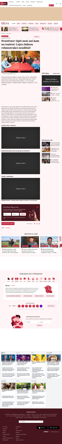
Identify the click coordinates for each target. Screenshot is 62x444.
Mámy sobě (29, 5)
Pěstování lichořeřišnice (51, 415)
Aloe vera (44, 415)
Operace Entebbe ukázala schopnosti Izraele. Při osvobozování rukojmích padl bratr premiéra (37, 369)
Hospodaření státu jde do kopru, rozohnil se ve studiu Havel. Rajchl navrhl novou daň (8, 363)
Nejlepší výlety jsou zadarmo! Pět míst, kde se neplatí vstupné (38, 403)
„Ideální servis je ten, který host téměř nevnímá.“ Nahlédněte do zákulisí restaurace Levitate (53, 369)
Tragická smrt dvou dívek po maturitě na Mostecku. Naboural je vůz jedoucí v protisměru (8, 369)
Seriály (27, 1)
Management (18, 426)
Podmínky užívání (6, 434)
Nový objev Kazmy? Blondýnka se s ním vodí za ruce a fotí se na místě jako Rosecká (23, 403)
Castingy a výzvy (19, 430)
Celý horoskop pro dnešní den (14, 296)
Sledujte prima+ (40, 1)
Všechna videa (56, 73)
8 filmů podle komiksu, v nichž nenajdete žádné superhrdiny (8, 397)
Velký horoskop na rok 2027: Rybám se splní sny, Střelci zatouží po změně (34, 29)
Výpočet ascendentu (19, 417)
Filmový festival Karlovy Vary (15, 5)
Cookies (4, 436)
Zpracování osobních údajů (21, 434)
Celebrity (18, 1)
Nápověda (18, 436)
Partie (37, 414)
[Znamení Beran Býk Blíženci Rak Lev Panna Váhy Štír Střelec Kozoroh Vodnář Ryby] (15, 214)
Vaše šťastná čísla (30, 303)
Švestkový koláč (43, 417)
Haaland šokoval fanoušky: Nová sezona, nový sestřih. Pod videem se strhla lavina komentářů (8, 375)
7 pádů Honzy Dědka (16, 415)
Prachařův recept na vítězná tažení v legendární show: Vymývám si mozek (22, 363)
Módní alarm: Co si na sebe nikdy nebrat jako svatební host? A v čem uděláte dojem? (54, 29)
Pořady (24, 5)
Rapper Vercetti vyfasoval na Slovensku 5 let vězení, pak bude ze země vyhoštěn (23, 397)
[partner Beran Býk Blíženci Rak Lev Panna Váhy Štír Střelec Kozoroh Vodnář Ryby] (45, 322)
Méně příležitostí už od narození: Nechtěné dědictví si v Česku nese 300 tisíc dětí (14, 29)
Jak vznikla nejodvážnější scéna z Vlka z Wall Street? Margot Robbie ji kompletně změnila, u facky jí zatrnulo (8, 404)
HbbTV (4, 432)
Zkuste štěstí (51, 306)
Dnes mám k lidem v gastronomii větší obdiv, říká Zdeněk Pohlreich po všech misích (23, 369)
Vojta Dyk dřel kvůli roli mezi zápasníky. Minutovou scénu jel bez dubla (55, 144)
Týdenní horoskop (28, 296)
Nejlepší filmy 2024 (14, 414)
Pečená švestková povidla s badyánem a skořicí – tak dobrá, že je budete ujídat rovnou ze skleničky (53, 375)
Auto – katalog (9, 415)
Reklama (4, 430)
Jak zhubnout (7, 414)
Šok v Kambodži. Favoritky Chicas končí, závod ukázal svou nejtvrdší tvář (55, 161)
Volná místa (5, 428)
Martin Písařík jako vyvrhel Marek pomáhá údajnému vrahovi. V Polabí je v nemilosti (48, 252)
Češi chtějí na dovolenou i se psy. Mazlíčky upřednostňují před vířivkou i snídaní (38, 397)
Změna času (33, 414)
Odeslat (23, 214)
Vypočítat (39, 325)
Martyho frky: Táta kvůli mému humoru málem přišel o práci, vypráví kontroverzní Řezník (23, 391)
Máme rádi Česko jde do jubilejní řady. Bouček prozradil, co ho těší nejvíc (23, 375)
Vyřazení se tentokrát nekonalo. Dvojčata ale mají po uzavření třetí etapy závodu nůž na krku (55, 155)
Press (17, 428)
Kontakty (17, 432)
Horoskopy (32, 1)
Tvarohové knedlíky (28, 417)
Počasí (40, 414)
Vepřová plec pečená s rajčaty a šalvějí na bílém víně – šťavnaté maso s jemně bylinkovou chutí (53, 363)
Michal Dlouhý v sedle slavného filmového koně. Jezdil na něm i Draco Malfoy (10, 251)
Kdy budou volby (46, 414)
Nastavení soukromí (19, 439)
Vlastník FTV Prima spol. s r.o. (8, 438)
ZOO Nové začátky (53, 414)
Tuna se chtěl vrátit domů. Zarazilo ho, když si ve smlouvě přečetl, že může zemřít (30, 252)
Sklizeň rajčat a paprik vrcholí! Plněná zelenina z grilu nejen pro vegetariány (38, 391)
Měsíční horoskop (39, 296)
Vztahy (23, 1)
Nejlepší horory (22, 414)
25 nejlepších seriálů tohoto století (7, 391)
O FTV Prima (5, 426)
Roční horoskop (50, 296)
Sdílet (37, 37)
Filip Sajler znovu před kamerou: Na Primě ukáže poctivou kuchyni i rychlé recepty (55, 150)
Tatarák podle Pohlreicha (36, 415)
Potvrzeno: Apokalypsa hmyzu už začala (38, 363)
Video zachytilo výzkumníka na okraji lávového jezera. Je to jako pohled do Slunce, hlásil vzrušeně (38, 375)
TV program (28, 414)
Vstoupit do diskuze (9, 223)
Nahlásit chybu (5, 439)
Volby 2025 (23, 415)
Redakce (17, 438)
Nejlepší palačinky (36, 417)
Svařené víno (28, 415)
